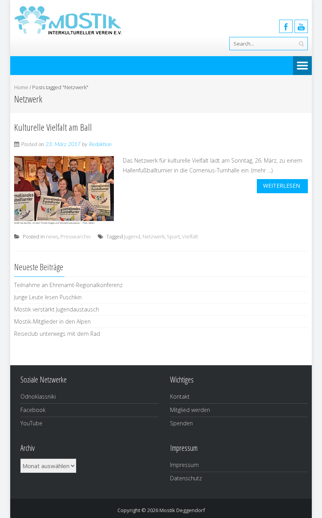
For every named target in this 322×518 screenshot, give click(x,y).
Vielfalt (190, 236)
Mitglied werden (190, 410)
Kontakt (180, 396)
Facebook (33, 410)
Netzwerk (154, 236)
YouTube (31, 423)
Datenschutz (186, 478)
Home (21, 87)
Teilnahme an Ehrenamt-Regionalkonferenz (68, 285)
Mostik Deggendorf (182, 510)
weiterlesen (281, 185)
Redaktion (100, 144)
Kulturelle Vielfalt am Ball (53, 127)
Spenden (181, 423)
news (52, 236)
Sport (173, 236)
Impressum (184, 465)
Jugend (132, 236)
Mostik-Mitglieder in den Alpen (52, 321)
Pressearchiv (75, 236)
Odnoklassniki (38, 396)
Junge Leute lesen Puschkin (48, 297)
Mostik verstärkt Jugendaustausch (56, 309)
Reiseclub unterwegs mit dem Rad (57, 333)
